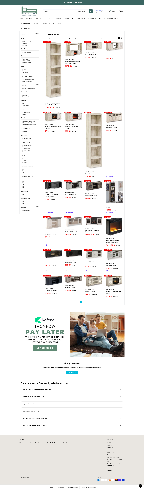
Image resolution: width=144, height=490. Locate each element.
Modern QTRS (26, 147)
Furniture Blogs (111, 452)
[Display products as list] (121, 38)
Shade (23, 155)
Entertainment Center (28, 41)
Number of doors (26, 198)
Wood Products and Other (29, 88)
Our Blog (109, 470)
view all (36, 33)
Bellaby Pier (88, 173)
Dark (24, 159)
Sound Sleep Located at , (113, 468)
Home (21, 18)
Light (24, 160)
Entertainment (80, 18)
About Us (109, 445)
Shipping (23, 100)
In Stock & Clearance (25, 23)
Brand (23, 49)
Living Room (28, 18)
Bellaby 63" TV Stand (111, 56)
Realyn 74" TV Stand (90, 291)
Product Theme (25, 142)
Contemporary (26, 112)
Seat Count (24, 191)
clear (37, 84)
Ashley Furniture (27, 52)
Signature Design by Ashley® (29, 122)
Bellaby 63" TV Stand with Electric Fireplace (53, 127)
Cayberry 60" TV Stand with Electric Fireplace (51, 195)
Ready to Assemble (27, 81)
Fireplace (25, 43)
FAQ (108, 455)
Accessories (91, 18)
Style (22, 109)
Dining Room (48, 18)
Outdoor (101, 18)
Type (22, 38)
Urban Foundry (26, 150)
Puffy (54, 23)
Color (22, 66)
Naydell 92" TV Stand (70, 287)
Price (22, 56)
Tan (24, 71)
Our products (72, 372)
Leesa (59, 23)
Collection (24, 207)
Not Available (26, 97)
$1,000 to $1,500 (27, 62)
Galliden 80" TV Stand (70, 262)
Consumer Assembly (27, 76)
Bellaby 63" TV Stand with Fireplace (71, 127)
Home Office (68, 18)
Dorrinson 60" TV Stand (71, 232)
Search (109, 442)
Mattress (58, 18)
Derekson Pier (109, 207)
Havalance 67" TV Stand (91, 264)
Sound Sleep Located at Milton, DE (115, 460)
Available (25, 95)
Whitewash (25, 72)
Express (25, 104)
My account (99, 12)
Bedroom (38, 18)
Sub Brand (24, 118)
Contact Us (110, 447)
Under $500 (25, 59)
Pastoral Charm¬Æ (27, 145)
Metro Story (25, 152)
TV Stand (25, 45)
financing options (34, 414)
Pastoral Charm (26, 148)
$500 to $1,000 (26, 60)
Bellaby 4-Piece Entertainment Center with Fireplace (72, 62)
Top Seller (24, 135)
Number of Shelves (27, 176)
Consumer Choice (45, 23)
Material (23, 85)
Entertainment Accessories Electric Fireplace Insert (112, 241)
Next (119, 302)
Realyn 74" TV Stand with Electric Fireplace (114, 292)
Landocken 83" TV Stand (51, 290)
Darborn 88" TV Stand (70, 194)
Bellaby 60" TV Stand (90, 54)
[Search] (91, 11)
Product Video (25, 92)
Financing (35, 23)
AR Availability (25, 128)
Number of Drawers (27, 166)
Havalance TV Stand (111, 265)
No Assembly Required (28, 79)
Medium (25, 162)
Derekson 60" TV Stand (91, 195)
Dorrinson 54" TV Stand (50, 234)
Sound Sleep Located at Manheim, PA (113, 464)
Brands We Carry (111, 18)
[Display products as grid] (119, 38)
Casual (24, 114)
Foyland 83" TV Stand (50, 263)
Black (24, 69)
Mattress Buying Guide (113, 457)
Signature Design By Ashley (29, 121)
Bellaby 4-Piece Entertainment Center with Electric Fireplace (52, 103)
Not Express (26, 105)
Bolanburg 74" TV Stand (111, 127)
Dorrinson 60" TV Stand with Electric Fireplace (92, 231)
